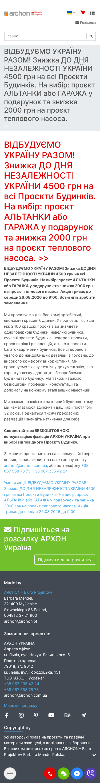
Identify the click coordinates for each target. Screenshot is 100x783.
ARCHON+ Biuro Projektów (28, 592)
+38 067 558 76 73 (21, 689)
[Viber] (91, 773)
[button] (50, 773)
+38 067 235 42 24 (50, 471)
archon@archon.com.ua (25, 465)
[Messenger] (77, 773)
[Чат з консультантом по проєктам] (64, 773)
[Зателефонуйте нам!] (50, 773)
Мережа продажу (20, 705)
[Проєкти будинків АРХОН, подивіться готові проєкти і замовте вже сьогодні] (23, 12)
